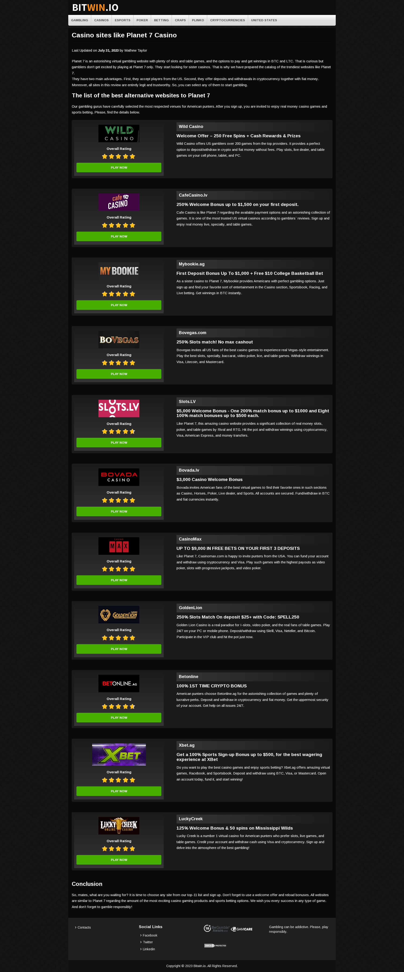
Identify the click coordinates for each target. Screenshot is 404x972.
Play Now (119, 167)
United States (264, 20)
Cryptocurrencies (227, 20)
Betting (161, 20)
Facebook (150, 935)
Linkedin (149, 949)
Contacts (84, 927)
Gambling (79, 20)
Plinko (198, 20)
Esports (122, 20)
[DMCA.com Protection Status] (215, 947)
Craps (180, 20)
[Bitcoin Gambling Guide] (95, 11)
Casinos (101, 20)
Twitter (148, 942)
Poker (142, 20)
